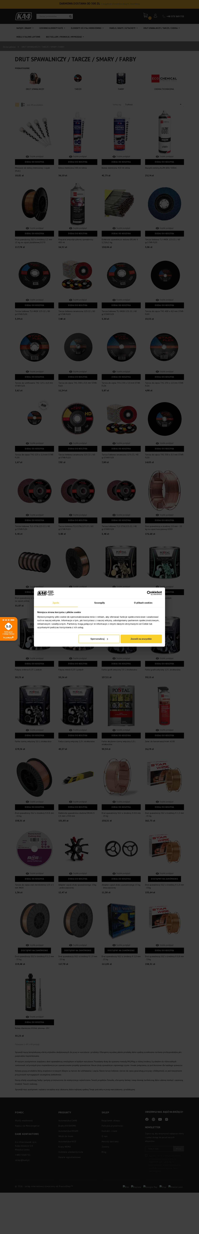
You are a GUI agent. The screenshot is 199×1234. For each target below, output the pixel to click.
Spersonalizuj (97, 639)
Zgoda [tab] (56, 602)
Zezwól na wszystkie (141, 639)
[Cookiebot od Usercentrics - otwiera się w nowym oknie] (149, 593)
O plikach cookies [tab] (143, 602)
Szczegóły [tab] (99, 602)
